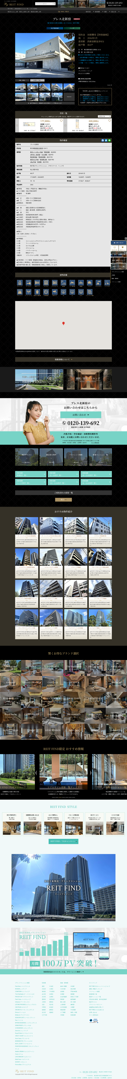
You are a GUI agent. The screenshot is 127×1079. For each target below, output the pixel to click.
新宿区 (36, 148)
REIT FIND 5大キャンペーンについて (99, 986)
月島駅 (62, 1015)
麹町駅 (72, 1004)
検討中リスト (93, 1002)
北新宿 (41, 148)
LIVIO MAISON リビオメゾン (23, 1056)
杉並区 (51, 1007)
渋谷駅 (72, 986)
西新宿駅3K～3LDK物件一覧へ (89, 482)
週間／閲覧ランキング (95, 989)
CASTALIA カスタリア (21, 1007)
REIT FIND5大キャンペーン (62, 841)
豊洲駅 (72, 994)
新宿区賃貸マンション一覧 (21, 8)
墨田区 (44, 999)
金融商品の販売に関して (96, 1007)
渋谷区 (44, 989)
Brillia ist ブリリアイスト (22, 1015)
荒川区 (51, 1004)
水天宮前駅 (63, 1007)
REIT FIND (10, 8)
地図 (105, 11)
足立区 (44, 1012)
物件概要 (97, 11)
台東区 (51, 996)
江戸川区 (44, 1015)
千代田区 (52, 991)
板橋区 (44, 1010)
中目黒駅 (73, 1010)
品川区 (44, 994)
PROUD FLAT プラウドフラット (24, 996)
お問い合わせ (79, 414)
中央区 (51, 986)
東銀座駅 (63, 1010)
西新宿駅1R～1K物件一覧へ (56, 474)
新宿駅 (39, 162)
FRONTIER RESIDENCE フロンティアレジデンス (27, 1048)
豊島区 (51, 1002)
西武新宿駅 (42, 157)
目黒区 (51, 994)
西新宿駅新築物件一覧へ (22, 474)
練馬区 (51, 1010)
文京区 (44, 996)
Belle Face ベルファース (22, 1059)
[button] (90, 773)
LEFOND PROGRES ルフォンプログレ (26, 1004)
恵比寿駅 (73, 989)
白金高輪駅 (63, 996)
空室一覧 (113, 11)
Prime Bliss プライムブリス (23, 1064)
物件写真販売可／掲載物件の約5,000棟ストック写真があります (46, 103)
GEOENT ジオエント (21, 1062)
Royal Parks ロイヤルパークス (24, 1033)
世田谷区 (52, 999)
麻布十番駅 (63, 986)
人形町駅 (63, 1004)
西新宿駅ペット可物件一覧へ (23, 482)
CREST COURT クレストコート (24, 1036)
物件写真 (88, 11)
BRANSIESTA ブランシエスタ (23, 1041)
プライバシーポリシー (95, 1004)
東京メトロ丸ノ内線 (36, 152)
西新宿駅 (47, 152)
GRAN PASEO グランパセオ (23, 1025)
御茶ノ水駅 (74, 1012)
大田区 (44, 1002)
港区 (43, 986)
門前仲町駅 (74, 991)
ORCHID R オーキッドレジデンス (24, 1010)
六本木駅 (63, 989)
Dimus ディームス (20, 1012)
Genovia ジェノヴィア (21, 1030)
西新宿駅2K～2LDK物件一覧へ (89, 474)
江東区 (51, 989)
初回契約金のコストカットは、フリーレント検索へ (62, 972)
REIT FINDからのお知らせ (96, 1010)
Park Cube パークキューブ (23, 999)
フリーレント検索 (94, 991)
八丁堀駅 (63, 1012)
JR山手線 (33, 162)
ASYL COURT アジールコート (23, 1043)
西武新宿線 (33, 157)
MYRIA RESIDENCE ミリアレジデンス (26, 1023)
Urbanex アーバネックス (22, 1002)
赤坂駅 (62, 991)
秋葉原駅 (73, 1015)
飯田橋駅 (73, 999)
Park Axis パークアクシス (22, 986)
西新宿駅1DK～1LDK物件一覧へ (57, 482)
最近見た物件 (114, 250)
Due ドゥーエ (19, 1020)
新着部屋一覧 (93, 994)
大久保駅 (44, 155)
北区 (43, 1004)
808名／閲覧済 (65, 11)
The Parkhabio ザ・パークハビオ (24, 994)
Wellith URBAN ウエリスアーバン (24, 1051)
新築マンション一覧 (95, 996)
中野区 (44, 1007)
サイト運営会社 (95, 442)
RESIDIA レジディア (21, 989)
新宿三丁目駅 (74, 996)
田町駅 (62, 999)
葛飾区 (51, 1012)
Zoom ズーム (19, 1054)
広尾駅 (62, 994)
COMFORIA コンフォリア (22, 991)
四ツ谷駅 (73, 1002)
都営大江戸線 (34, 159)
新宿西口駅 (43, 159)
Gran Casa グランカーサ (22, 1038)
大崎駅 (72, 1007)
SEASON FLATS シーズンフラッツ (25, 1017)
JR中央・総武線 (35, 155)
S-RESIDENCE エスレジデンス (24, 1028)
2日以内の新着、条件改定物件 (98, 999)
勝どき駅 (63, 1002)
